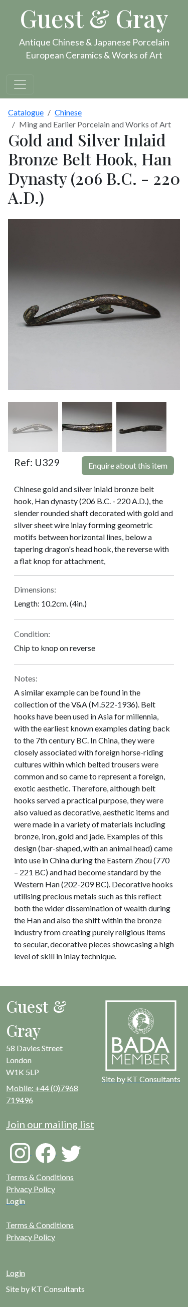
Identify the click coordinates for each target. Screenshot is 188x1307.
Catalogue (26, 112)
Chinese (68, 112)
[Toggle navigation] (20, 84)
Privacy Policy (30, 1189)
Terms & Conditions (40, 1177)
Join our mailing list (50, 1124)
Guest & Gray (94, 18)
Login (15, 1273)
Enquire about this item (127, 465)
